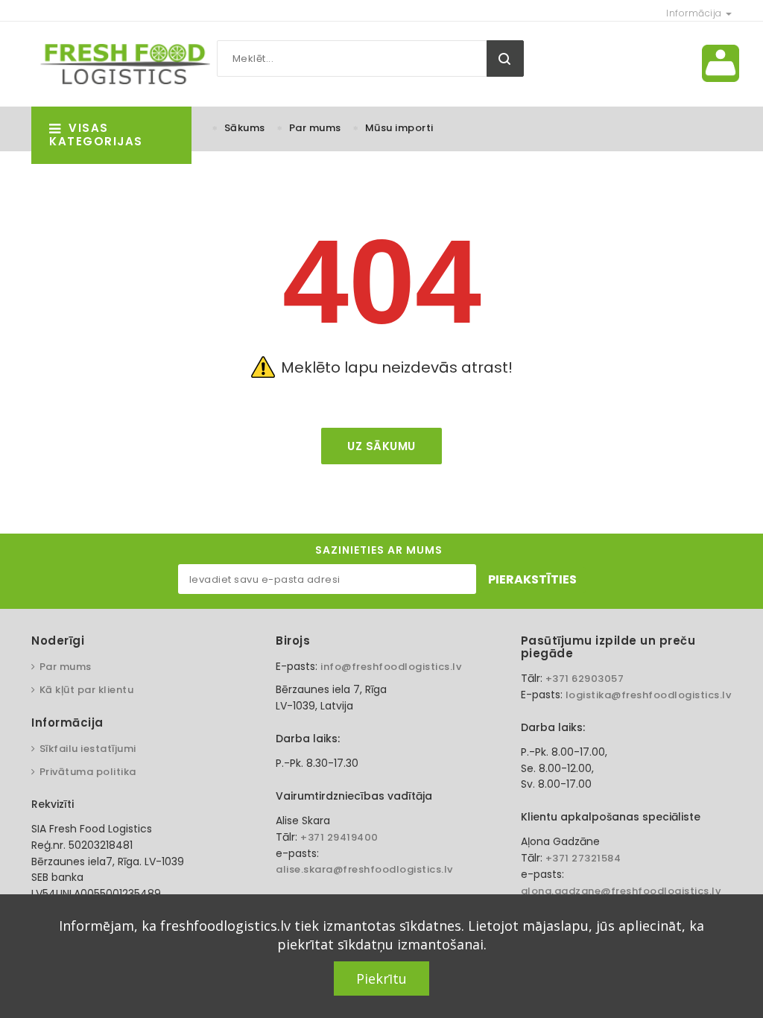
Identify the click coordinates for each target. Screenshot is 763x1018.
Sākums (244, 128)
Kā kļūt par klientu (86, 690)
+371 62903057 (584, 678)
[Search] (505, 58)
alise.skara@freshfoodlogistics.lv (364, 869)
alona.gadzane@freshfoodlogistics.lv (621, 891)
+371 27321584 (583, 858)
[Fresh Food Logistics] (120, 63)
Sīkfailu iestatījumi (87, 749)
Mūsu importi (399, 128)
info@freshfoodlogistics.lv (390, 667)
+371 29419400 (339, 837)
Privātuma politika (87, 772)
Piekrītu (381, 978)
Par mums (315, 128)
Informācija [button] (695, 13)
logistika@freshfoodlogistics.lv (649, 695)
